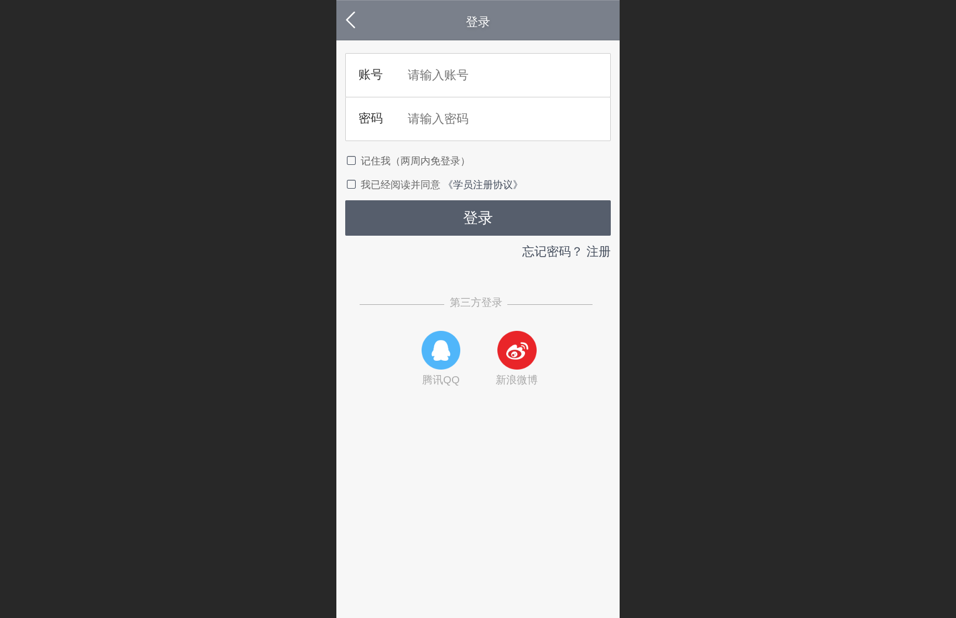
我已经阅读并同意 (402, 184)
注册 (598, 251)
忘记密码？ (552, 251)
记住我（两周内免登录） (415, 161)
